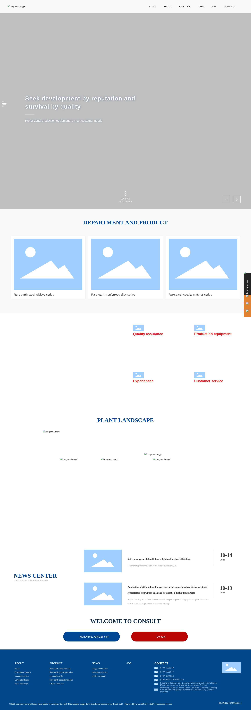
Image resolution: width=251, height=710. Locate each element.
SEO (151, 704)
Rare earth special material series (190, 294)
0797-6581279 (167, 668)
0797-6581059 (167, 676)
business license (164, 704)
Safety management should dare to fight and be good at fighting (159, 559)
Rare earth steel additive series (34, 294)
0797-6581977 (167, 672)
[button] (3, 106)
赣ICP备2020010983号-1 (230, 703)
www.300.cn (141, 704)
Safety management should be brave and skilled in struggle (152, 566)
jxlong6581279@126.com (172, 679)
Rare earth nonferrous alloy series (113, 294)
